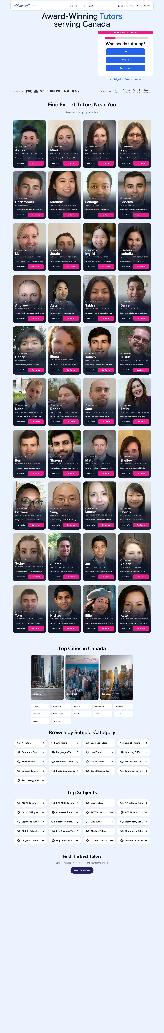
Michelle (57, 202)
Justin (55, 253)
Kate (124, 615)
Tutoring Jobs (88, 6)
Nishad (55, 615)
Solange (91, 202)
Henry (20, 357)
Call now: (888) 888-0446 (131, 6)
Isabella (126, 253)
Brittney (21, 512)
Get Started (35, 163)
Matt (89, 460)
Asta (54, 305)
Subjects (73, 6)
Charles (126, 202)
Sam (88, 408)
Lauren (90, 511)
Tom (18, 615)
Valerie (126, 563)
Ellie (88, 615)
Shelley (126, 460)
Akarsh (55, 563)
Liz (17, 253)
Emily (124, 408)
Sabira (90, 305)
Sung (54, 512)
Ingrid (90, 253)
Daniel (125, 305)
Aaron (20, 150)
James (90, 357)
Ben (18, 460)
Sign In (147, 6)
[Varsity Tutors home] (25, 6)
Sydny (20, 563)
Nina (88, 150)
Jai (87, 563)
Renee (55, 408)
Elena (54, 356)
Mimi (54, 150)
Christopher (24, 202)
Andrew (21, 305)
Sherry (125, 512)
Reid (124, 150)
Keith (19, 408)
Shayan (56, 460)
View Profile (21, 163)
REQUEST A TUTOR (82, 870)
